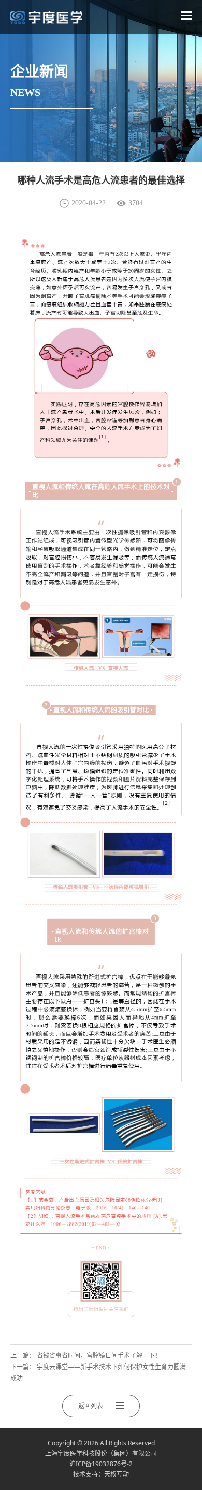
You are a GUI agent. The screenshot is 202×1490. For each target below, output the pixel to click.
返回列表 (90, 1405)
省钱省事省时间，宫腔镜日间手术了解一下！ (99, 1355)
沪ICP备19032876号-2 (101, 1463)
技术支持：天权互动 (101, 1474)
